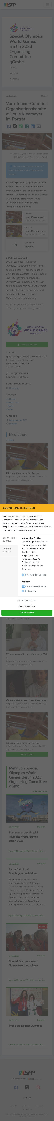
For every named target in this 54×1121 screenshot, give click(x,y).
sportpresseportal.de (36, 586)
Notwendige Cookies (9, 539)
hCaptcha (31, 590)
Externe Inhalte (7, 550)
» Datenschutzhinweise (27, 600)
